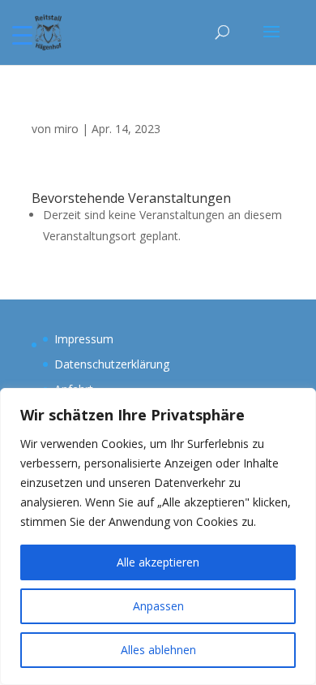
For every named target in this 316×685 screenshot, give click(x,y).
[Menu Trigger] (22, 34)
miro (66, 128)
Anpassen (158, 606)
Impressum (83, 339)
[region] (158, 536)
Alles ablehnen (158, 649)
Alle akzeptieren (158, 562)
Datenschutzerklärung (111, 364)
